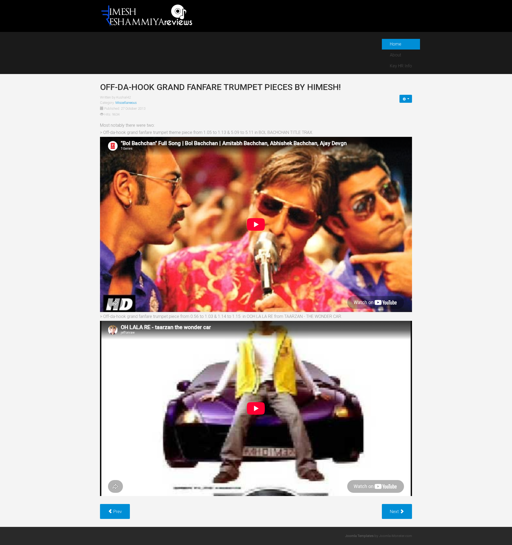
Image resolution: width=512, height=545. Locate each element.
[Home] (146, 16)
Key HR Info (401, 65)
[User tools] (405, 99)
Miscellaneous (126, 103)
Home (395, 44)
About (395, 55)
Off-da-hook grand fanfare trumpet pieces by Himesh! (220, 87)
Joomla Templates (359, 536)
